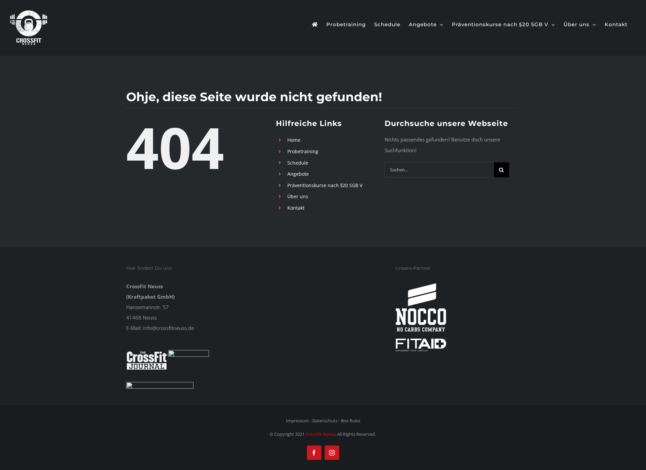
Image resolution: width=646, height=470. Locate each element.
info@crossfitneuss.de (168, 328)
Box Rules (350, 421)
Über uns (297, 196)
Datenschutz (324, 421)
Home (293, 140)
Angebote (298, 174)
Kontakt (295, 208)
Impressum (297, 421)
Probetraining (302, 151)
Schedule (297, 163)
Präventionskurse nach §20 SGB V (324, 185)
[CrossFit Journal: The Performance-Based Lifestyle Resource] (147, 355)
